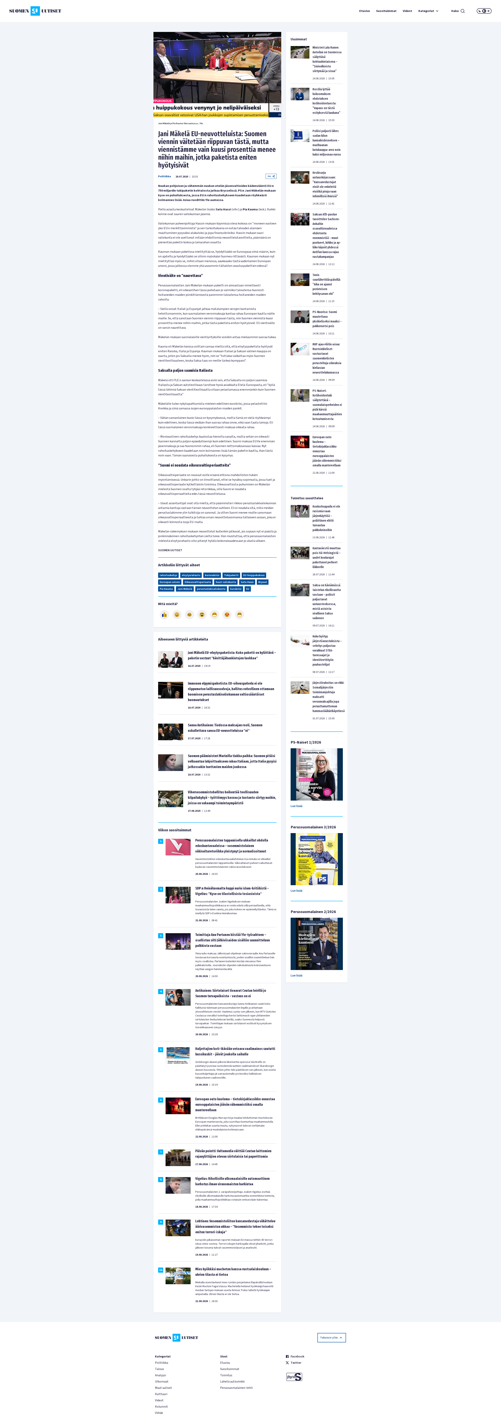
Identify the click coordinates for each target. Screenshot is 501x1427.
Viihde (159, 1413)
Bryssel (262, 582)
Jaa (269, 176)
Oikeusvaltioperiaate (198, 582)
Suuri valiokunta (226, 582)
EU (247, 589)
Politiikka (164, 176)
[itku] (189, 614)
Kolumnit (161, 1406)
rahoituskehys (168, 575)
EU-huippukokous (254, 575)
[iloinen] (177, 614)
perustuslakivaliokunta (211, 589)
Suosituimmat (386, 11)
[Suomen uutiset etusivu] (49, 11)
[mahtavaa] (214, 614)
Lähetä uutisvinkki (232, 1381)
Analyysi (160, 1375)
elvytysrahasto (191, 575)
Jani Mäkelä (185, 589)
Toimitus (226, 1375)
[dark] (480, 11)
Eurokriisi (235, 589)
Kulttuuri (161, 1394)
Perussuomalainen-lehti (236, 1388)
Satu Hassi (247, 582)
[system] (484, 11)
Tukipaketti (231, 575)
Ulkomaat (162, 1381)
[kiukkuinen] (202, 614)
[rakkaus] (227, 614)
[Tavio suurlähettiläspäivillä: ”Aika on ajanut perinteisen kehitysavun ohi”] (300, 288)
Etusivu (364, 11)
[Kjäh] (239, 614)
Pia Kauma (166, 589)
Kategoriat (426, 11)
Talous (159, 1369)
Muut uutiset (163, 1388)
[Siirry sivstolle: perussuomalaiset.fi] (316, 1377)
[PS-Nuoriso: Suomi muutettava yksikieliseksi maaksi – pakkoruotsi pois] (300, 323)
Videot (407, 11)
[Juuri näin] (164, 614)
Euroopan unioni (170, 582)
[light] (488, 11)
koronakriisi (212, 575)
